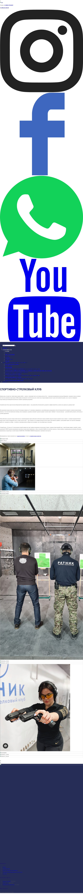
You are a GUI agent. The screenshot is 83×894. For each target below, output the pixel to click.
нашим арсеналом (21, 436)
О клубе (7, 351)
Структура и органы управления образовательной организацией (22, 375)
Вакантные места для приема (13, 373)
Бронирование (9, 359)
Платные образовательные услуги (14, 380)
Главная (5, 348)
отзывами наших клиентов (35, 436)
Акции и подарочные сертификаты (10, 870)
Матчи (6, 356)
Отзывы (7, 361)
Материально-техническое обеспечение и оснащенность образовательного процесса (28, 370)
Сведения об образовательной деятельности (15, 362)
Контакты (5, 382)
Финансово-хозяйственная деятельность (16, 372)
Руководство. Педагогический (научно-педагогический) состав (22, 369)
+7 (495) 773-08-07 (8, 5)
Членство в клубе (10, 354)
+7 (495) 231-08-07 (4, 7)
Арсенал (7, 357)
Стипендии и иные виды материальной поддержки (19, 378)
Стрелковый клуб (7, 349)
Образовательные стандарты (13, 377)
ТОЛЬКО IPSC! (6, 883)
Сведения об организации (12, 364)
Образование (8, 367)
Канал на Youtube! (7, 881)
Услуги (7, 352)
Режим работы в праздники (8, 884)
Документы (8, 365)
